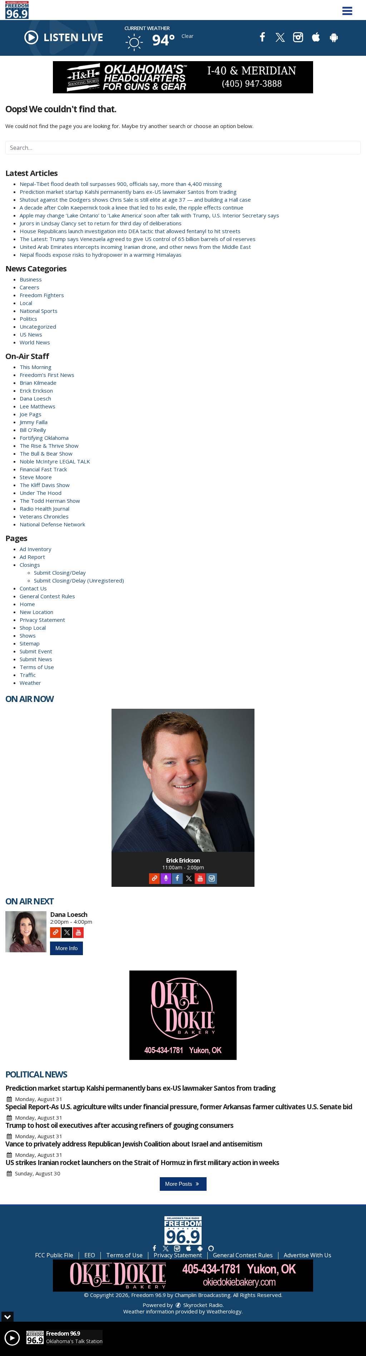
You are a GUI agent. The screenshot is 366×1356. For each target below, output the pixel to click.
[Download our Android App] (333, 38)
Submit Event (36, 651)
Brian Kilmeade (38, 382)
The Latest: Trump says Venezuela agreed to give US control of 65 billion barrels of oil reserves (138, 238)
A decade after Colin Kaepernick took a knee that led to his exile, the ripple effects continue (131, 207)
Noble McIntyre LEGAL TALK (55, 461)
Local (26, 302)
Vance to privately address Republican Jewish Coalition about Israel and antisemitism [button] (133, 1144)
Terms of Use (37, 666)
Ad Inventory (35, 548)
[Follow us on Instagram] (177, 1248)
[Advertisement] (183, 77)
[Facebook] (177, 878)
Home (27, 604)
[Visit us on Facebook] (262, 38)
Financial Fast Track (43, 469)
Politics (28, 318)
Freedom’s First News (47, 374)
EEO (89, 1255)
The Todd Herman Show (50, 500)
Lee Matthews (37, 406)
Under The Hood (40, 492)
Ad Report (32, 556)
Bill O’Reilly (33, 429)
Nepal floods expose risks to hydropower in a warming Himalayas (101, 254)
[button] (347, 8)
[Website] (154, 878)
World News (35, 342)
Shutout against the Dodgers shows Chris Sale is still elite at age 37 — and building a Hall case (135, 199)
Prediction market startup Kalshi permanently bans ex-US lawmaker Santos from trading (128, 191)
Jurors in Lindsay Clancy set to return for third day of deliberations (101, 223)
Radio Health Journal (44, 508)
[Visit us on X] (280, 38)
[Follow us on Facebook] (154, 1248)
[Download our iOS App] (316, 38)
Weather (30, 682)
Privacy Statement (42, 619)
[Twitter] (188, 878)
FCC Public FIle (54, 1255)
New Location (36, 611)
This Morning (35, 366)
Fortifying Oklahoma (44, 437)
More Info (66, 948)
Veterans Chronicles (44, 516)
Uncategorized (38, 326)
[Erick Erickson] (183, 780)
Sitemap (30, 643)
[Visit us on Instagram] (298, 38)
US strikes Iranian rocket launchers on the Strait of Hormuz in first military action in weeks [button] (142, 1162)
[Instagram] (211, 878)
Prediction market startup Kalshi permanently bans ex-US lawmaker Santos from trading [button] (140, 1088)
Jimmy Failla (34, 422)
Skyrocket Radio (202, 1304)
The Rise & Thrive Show (49, 445)
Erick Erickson (36, 390)
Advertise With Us (307, 1255)
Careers (29, 287)
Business (31, 279)
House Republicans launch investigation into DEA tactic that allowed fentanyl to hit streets (130, 231)
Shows (28, 635)
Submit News (36, 659)
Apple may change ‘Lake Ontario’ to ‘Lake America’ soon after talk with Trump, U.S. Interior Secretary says (149, 215)
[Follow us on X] (165, 1248)
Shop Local (33, 627)
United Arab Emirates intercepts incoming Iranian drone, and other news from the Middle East (135, 246)
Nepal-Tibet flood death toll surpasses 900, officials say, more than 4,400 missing (121, 183)
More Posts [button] (179, 1184)
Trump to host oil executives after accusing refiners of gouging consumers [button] (119, 1125)
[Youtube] (200, 878)
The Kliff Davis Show (45, 484)
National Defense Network (52, 524)
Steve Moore (36, 477)
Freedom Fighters (42, 295)
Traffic (28, 674)
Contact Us (33, 588)
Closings (30, 564)
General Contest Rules (47, 596)
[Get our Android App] (199, 1248)
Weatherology (224, 1311)
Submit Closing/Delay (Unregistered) (79, 580)
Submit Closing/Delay (60, 572)
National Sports (39, 310)
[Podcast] (165, 878)
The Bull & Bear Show (46, 453)
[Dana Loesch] (25, 931)
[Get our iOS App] (188, 1248)
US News (31, 334)
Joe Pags (30, 414)
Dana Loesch (35, 398)
